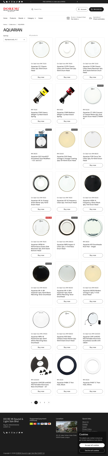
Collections (12, 24)
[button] (96, 9)
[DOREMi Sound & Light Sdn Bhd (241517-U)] (11, 9)
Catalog (84, 424)
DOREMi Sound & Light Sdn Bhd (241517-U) (30, 453)
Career (84, 427)
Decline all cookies (92, 450)
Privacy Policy (87, 429)
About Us (85, 422)
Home (5, 24)
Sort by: (6, 35)
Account (83, 9)
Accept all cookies (92, 445)
